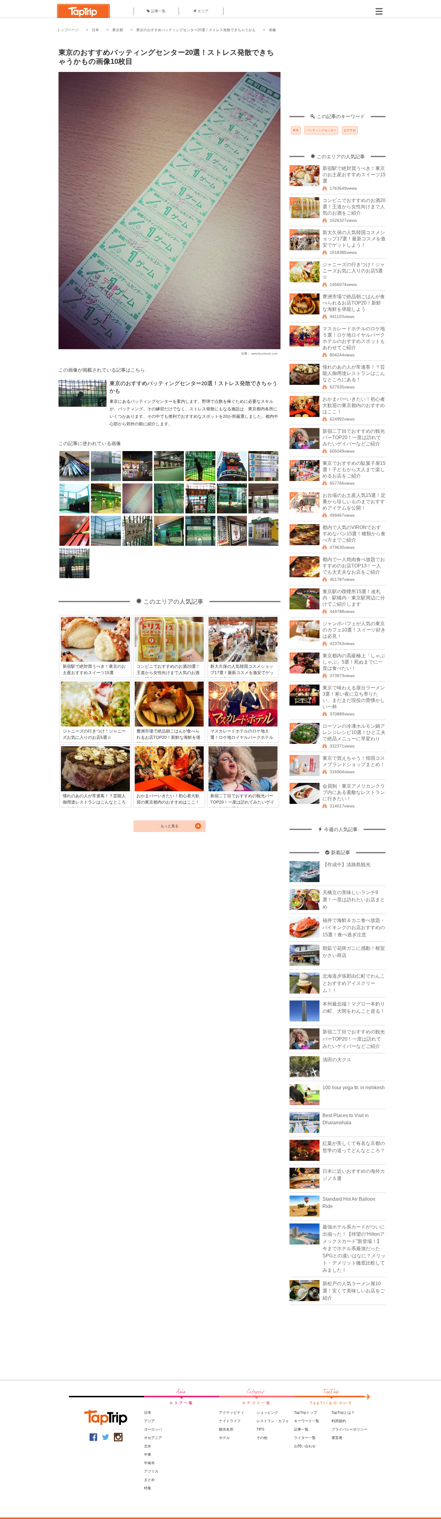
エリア (203, 11)
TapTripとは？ (343, 1412)
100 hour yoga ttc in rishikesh (353, 1087)
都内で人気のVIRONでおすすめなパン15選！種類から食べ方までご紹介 (354, 533)
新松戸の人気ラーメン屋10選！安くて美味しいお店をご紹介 (353, 1291)
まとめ (149, 1480)
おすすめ (350, 130)
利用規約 (339, 1421)
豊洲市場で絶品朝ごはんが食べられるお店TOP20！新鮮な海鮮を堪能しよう (353, 303)
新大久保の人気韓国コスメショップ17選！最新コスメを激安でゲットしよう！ (354, 239)
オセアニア (153, 1438)
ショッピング (267, 1412)
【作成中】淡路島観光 (346, 864)
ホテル (224, 1438)
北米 (147, 1446)
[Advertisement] (338, 76)
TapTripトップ (305, 1412)
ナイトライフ (230, 1421)
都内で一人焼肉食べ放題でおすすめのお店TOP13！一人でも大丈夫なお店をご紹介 (353, 566)
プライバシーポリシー (350, 1429)
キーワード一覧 (306, 1421)
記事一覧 (158, 11)
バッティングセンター (321, 130)
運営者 (337, 1438)
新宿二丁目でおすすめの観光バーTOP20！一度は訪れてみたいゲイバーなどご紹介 (353, 437)
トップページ (68, 30)
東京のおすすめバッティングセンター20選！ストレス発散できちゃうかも (196, 30)
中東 (147, 1454)
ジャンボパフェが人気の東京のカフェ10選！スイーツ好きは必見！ (354, 630)
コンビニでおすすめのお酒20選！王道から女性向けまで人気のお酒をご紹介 (354, 207)
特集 (147, 1488)
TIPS (260, 1429)
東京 (296, 130)
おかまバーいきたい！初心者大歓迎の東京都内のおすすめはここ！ (353, 405)
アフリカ (151, 1471)
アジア (149, 1421)
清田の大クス (336, 1059)
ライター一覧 (305, 1438)
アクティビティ (231, 1412)
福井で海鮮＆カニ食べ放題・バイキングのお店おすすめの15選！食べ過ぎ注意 (353, 927)
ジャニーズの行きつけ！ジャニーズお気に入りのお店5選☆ (353, 271)
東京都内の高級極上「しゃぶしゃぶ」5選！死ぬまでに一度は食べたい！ (353, 662)
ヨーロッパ (153, 1429)
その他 (261, 1438)
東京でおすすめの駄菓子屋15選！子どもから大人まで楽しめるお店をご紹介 (354, 469)
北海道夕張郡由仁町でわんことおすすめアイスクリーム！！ (353, 983)
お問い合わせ (305, 1446)
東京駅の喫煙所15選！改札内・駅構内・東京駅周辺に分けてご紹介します (353, 598)
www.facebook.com (264, 353)
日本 (95, 30)
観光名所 (226, 1429)
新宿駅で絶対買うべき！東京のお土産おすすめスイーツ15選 (354, 174)
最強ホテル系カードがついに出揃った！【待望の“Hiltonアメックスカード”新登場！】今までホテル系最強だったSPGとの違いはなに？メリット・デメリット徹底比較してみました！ (354, 1248)
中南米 (149, 1463)
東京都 (117, 30)
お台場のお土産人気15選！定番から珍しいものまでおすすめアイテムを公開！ (354, 501)
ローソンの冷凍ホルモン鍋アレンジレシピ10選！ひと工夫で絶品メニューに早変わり (354, 732)
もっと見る (169, 826)
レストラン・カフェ (272, 1421)
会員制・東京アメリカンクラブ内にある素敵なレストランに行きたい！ (353, 792)
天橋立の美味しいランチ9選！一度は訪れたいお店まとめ (353, 899)
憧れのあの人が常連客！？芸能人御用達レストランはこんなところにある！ (353, 373)
